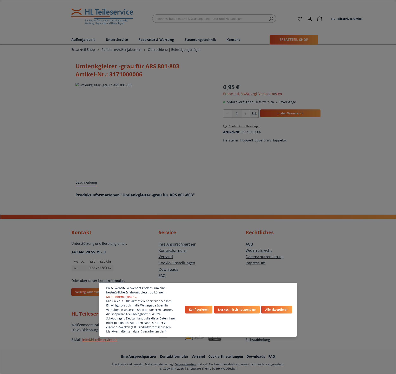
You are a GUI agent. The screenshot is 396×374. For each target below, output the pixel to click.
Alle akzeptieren (276, 309)
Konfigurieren (199, 309)
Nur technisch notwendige (237, 309)
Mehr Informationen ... (122, 297)
